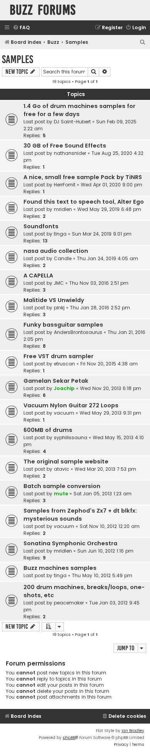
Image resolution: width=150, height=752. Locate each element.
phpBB (69, 737)
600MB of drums (47, 430)
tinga (60, 234)
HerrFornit (64, 184)
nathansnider (70, 153)
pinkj (59, 307)
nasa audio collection (55, 251)
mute (61, 493)
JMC (59, 283)
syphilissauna (70, 437)
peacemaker (69, 602)
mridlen (63, 209)
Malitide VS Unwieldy (53, 300)
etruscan (64, 363)
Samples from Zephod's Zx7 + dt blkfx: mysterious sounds (80, 515)
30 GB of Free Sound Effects (64, 145)
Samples (17, 59)
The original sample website (65, 461)
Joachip (64, 388)
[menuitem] (21, 28)
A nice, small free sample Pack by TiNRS (82, 177)
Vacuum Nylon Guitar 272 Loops (70, 405)
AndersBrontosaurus (78, 332)
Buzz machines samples (60, 568)
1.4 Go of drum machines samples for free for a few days (79, 110)
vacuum (64, 413)
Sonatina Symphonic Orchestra (70, 543)
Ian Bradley (133, 731)
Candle (63, 258)
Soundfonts (40, 226)
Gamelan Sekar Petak (55, 381)
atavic (61, 469)
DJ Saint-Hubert (72, 121)
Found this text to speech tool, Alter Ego (83, 202)
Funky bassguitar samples (63, 325)
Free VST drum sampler (58, 356)
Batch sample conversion (61, 486)
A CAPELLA (38, 275)
